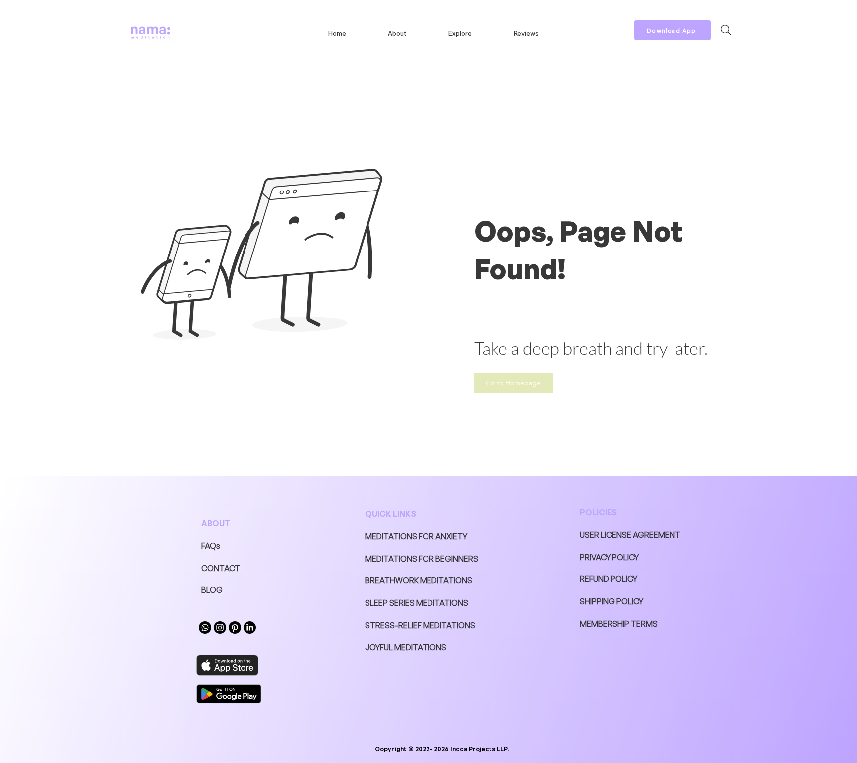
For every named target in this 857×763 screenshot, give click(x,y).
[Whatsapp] (205, 627)
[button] (459, 33)
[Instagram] (220, 627)
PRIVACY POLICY (609, 557)
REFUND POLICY (608, 579)
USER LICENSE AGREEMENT (630, 535)
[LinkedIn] (250, 627)
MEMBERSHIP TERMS (619, 624)
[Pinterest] (235, 627)
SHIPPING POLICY (611, 601)
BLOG (212, 590)
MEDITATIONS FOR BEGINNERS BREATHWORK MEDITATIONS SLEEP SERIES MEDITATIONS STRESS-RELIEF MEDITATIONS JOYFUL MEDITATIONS (421, 603)
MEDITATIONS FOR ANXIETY (416, 536)
